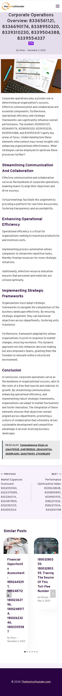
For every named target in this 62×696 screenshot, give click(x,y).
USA (31, 43)
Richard (44, 597)
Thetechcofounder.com (36, 682)
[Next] (53, 594)
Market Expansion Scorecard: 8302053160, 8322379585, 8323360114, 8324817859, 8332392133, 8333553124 (11, 492)
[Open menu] (57, 6)
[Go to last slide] (9, 594)
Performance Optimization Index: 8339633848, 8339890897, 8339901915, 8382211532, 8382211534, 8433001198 (49, 492)
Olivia (22, 50)
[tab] (25, 651)
